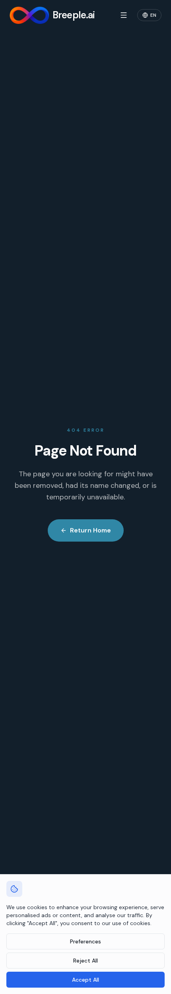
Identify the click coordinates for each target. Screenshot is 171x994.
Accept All (85, 979)
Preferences (85, 941)
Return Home (90, 530)
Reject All (85, 960)
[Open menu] (124, 15)
